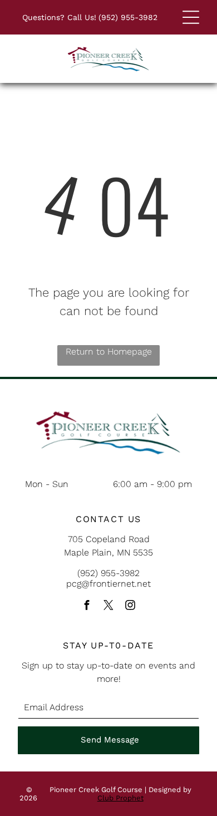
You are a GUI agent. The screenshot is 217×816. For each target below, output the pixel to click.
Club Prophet (120, 798)
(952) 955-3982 (127, 17)
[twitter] (108, 606)
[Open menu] (191, 17)
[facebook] (87, 606)
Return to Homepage (109, 351)
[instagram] (130, 606)
